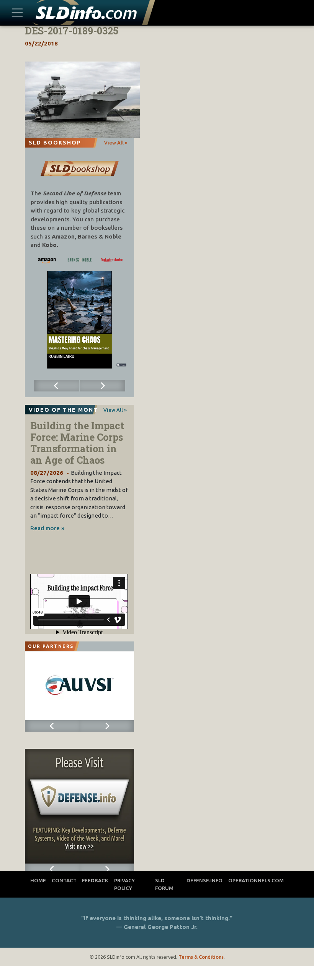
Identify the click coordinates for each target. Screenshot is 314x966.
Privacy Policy (124, 884)
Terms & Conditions (201, 957)
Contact (64, 880)
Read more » (47, 528)
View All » (116, 142)
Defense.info (204, 880)
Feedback (95, 880)
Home (38, 880)
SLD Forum (164, 884)
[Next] (103, 385)
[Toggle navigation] (17, 12)
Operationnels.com (256, 880)
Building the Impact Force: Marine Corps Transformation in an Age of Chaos (77, 442)
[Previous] (57, 385)
